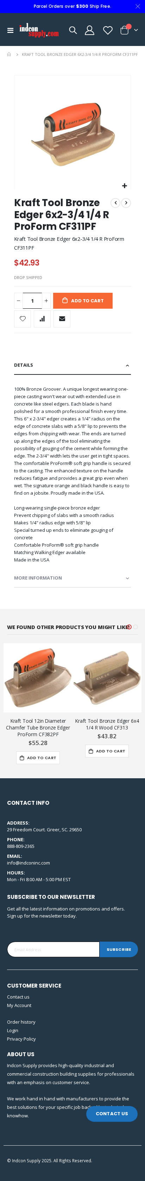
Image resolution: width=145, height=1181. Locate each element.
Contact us (18, 997)
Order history (21, 1022)
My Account (19, 1005)
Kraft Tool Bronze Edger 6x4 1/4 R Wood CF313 (107, 724)
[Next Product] (126, 203)
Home (9, 54)
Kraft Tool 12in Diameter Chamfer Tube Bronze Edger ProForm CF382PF (38, 728)
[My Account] (89, 30)
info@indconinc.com (28, 863)
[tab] (72, 365)
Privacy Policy (21, 1039)
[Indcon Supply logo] (39, 30)
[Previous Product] (115, 203)
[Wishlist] (107, 30)
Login (12, 1030)
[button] (124, 186)
